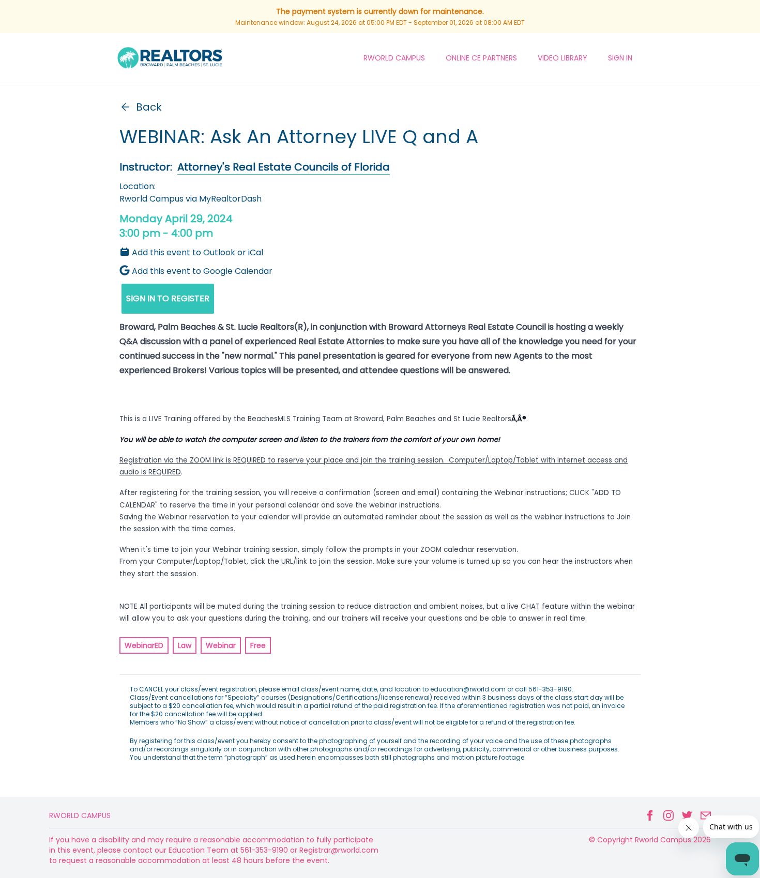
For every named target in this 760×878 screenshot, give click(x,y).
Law (184, 645)
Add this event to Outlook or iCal (197, 252)
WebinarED (144, 645)
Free (258, 645)
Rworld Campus (80, 815)
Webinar (221, 645)
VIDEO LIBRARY (562, 58)
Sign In (620, 58)
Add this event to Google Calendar (202, 271)
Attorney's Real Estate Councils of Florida (283, 167)
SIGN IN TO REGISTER (167, 298)
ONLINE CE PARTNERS (481, 58)
